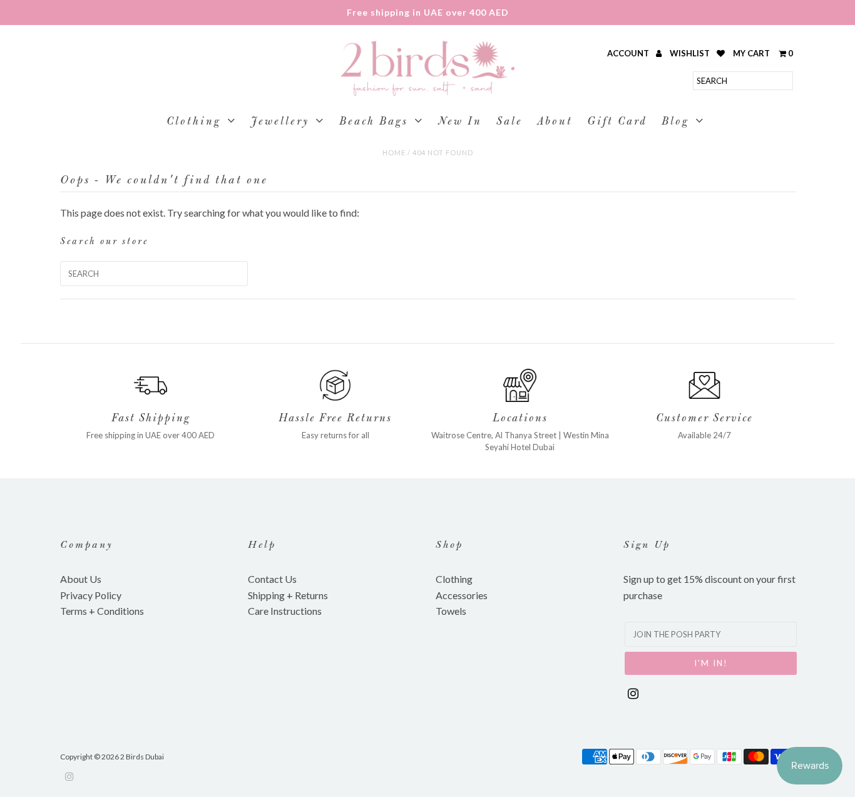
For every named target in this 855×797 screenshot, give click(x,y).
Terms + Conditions (102, 611)
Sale (509, 122)
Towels (451, 611)
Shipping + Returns (288, 595)
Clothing (193, 122)
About (555, 122)
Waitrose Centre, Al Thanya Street (493, 435)
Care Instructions (285, 611)
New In (460, 122)
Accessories (462, 595)
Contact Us (272, 579)
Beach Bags (373, 122)
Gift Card (617, 122)
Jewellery (280, 122)
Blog (675, 122)
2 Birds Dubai (142, 756)
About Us (80, 579)
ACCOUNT (629, 53)
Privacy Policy (90, 595)
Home (394, 152)
